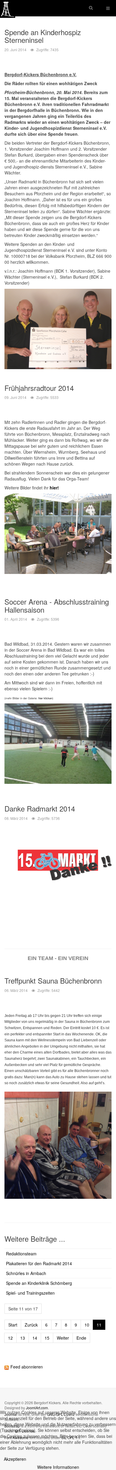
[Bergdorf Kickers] (7, 8)
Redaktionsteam (21, 1254)
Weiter (63, 1338)
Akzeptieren (15, 1459)
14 (34, 1338)
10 (86, 1325)
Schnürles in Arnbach (26, 1273)
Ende (81, 1338)
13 (22, 1338)
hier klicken (45, 698)
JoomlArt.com (37, 1407)
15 (47, 1338)
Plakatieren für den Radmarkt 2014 (39, 1263)
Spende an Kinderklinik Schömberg (39, 1283)
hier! (54, 488)
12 (10, 1338)
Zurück (31, 1325)
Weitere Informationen (58, 1467)
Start (12, 1325)
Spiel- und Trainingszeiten (30, 1293)
